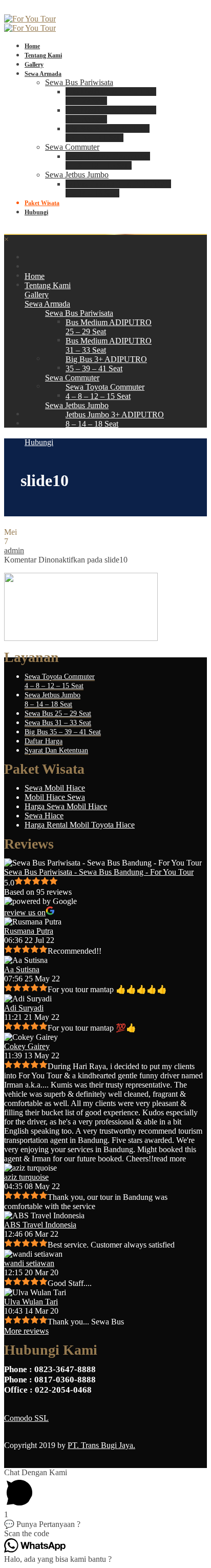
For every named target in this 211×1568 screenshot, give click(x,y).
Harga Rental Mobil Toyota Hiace (80, 824)
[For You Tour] (30, 18)
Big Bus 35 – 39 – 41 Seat (63, 732)
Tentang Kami (43, 55)
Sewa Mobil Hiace (55, 787)
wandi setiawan (29, 1263)
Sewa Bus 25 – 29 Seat (58, 713)
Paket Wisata (42, 203)
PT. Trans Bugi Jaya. (101, 1445)
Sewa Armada (43, 73)
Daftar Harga (43, 741)
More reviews (26, 1330)
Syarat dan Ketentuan (56, 750)
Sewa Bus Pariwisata (79, 82)
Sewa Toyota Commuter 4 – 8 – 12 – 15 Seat (108, 161)
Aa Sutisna (21, 969)
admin (14, 550)
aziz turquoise (26, 1177)
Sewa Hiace (44, 815)
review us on (25, 912)
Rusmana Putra (28, 931)
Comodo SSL (26, 1418)
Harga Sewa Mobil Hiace (66, 806)
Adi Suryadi (24, 1007)
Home (32, 46)
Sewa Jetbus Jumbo (77, 174)
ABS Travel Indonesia (40, 1224)
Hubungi (36, 212)
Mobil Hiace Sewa (55, 797)
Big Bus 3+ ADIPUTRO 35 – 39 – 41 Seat (108, 133)
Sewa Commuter (72, 147)
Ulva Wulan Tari (31, 1301)
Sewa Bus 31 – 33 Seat (58, 723)
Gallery (34, 64)
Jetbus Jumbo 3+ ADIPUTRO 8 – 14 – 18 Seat (118, 188)
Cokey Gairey (27, 1046)
